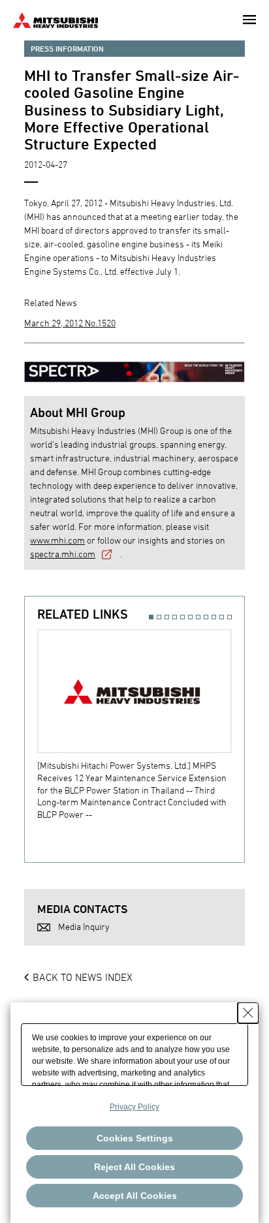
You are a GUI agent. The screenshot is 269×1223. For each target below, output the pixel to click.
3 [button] (167, 617)
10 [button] (221, 617)
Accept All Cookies (135, 1195)
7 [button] (198, 617)
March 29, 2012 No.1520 (70, 322)
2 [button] (159, 617)
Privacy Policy (134, 1106)
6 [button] (190, 617)
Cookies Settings (135, 1138)
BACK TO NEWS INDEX (83, 977)
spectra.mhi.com (62, 553)
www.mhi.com (57, 540)
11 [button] (229, 617)
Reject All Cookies (134, 1167)
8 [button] (206, 617)
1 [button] (151, 617)
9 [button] (214, 617)
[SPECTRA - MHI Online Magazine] (134, 365)
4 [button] (174, 617)
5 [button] (182, 617)
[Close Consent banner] (248, 1012)
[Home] (55, 18)
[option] (140, 724)
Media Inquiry (84, 926)
